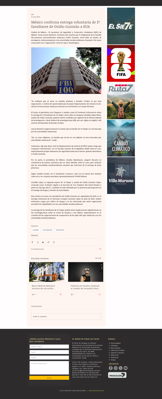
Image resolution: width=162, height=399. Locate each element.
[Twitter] (121, 368)
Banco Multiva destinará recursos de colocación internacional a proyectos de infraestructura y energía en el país (46, 287)
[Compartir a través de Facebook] (32, 242)
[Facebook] (111, 368)
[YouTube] (126, 368)
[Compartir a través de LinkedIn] (43, 242)
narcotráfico (36, 230)
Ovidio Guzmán (60, 230)
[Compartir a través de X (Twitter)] (38, 242)
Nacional (34, 235)
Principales (116, 343)
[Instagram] (116, 368)
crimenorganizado (47, 230)
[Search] (132, 3)
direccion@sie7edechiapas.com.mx (86, 371)
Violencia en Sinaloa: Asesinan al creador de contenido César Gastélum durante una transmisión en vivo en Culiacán (85, 287)
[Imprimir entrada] (54, 242)
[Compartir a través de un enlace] (48, 242)
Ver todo (98, 258)
